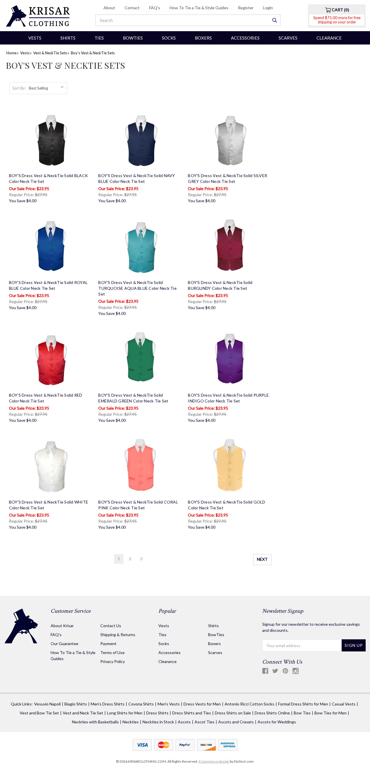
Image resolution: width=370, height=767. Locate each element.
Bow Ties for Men (330, 712)
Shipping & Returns (117, 634)
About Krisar (62, 625)
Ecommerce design (214, 761)
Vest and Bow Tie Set (39, 712)
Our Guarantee (64, 643)
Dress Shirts (157, 712)
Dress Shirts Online (272, 712)
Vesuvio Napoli (47, 703)
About (109, 7)
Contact (132, 7)
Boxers (203, 37)
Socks (169, 37)
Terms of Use (112, 652)
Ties (99, 37)
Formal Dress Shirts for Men (303, 703)
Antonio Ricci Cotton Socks (249, 703)
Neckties (131, 721)
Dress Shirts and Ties (191, 712)
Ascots (184, 721)
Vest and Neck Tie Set (83, 712)
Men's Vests (169, 703)
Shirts (67, 37)
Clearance (329, 37)
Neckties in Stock (158, 721)
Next (262, 559)
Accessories (245, 37)
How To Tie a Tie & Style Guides (199, 7)
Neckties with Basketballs (95, 721)
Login (268, 7)
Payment (108, 643)
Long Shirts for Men (125, 712)
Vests (34, 37)
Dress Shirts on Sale (233, 712)
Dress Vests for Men (202, 703)
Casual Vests (344, 703)
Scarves (288, 37)
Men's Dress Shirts (108, 703)
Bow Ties (302, 712)
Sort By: (19, 88)
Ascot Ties (204, 721)
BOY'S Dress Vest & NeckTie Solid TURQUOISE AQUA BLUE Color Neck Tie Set (137, 288)
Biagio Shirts (75, 703)
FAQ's (154, 7)
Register (246, 7)
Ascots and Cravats (236, 721)
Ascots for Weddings (277, 721)
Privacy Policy (112, 661)
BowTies (133, 37)
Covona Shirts (141, 703)
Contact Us (110, 625)
